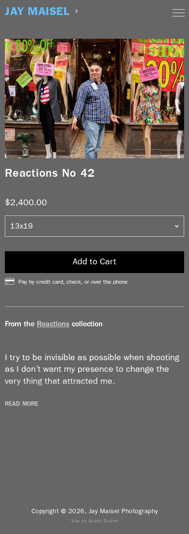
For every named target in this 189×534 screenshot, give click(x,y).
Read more (21, 404)
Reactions (53, 323)
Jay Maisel (37, 11)
